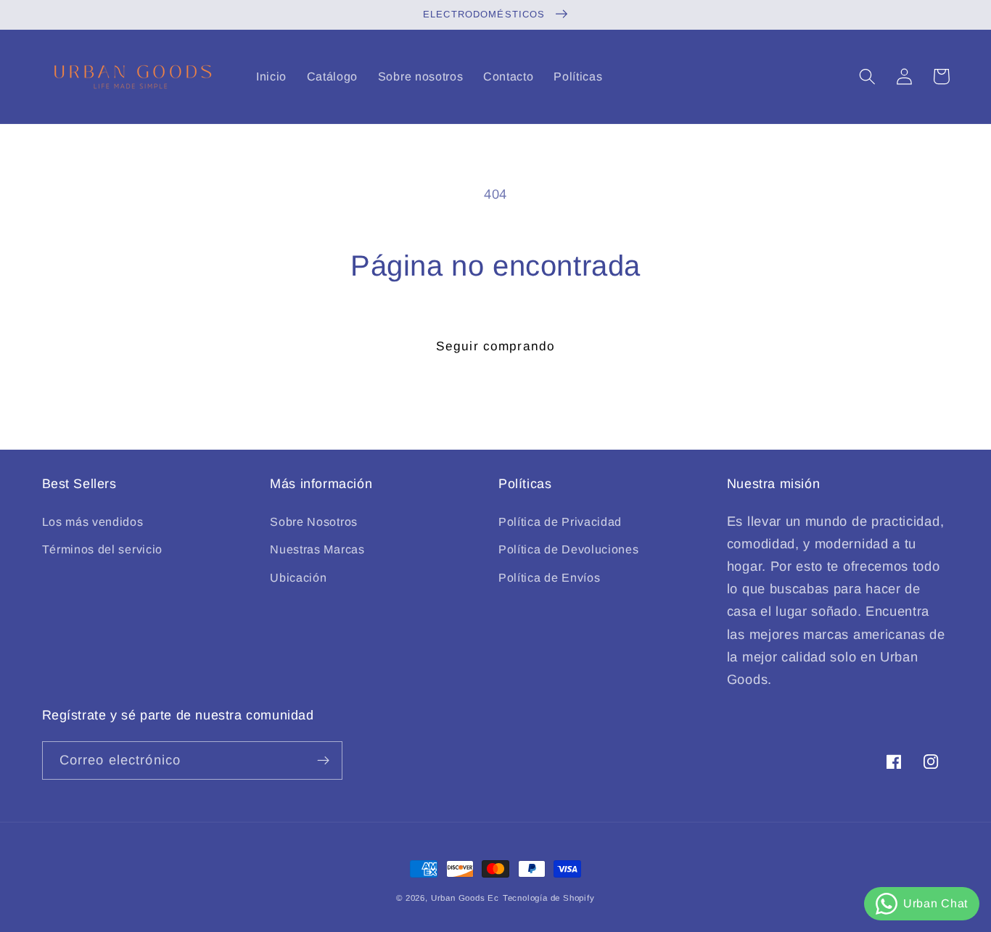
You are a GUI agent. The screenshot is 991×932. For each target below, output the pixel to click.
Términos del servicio (102, 549)
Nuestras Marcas (317, 549)
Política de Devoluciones (568, 549)
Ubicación (298, 577)
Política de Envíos (549, 577)
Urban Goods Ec (465, 898)
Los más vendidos (93, 521)
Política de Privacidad (560, 521)
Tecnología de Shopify (549, 898)
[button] (868, 76)
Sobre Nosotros (314, 521)
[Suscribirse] (323, 760)
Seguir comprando (495, 346)
